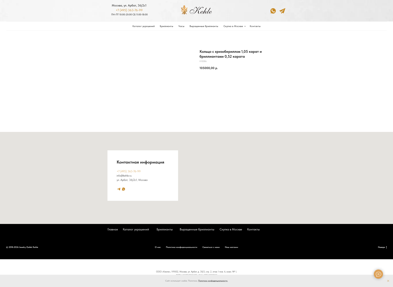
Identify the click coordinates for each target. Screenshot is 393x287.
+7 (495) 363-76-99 (129, 10)
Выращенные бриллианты (204, 26)
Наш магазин (231, 247)
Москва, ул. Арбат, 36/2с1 (129, 5)
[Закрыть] (388, 281)
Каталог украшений (143, 26)
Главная (112, 229)
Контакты (255, 26)
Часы (181, 26)
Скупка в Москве (234, 26)
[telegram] (119, 189)
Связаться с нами (211, 247)
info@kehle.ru (124, 175)
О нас (158, 247)
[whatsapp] (123, 189)
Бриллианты (166, 26)
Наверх (381, 247)
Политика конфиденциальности (212, 280)
